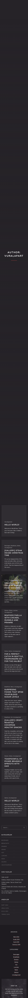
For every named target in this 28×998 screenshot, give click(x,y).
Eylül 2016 (4, 911)
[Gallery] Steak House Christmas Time (12, 879)
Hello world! (4, 877)
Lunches (4, 855)
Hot (2, 852)
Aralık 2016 (5, 908)
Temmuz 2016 (5, 914)
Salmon (3, 861)
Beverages (4, 840)
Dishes (3, 849)
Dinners (4, 846)
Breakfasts (5, 843)
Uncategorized (6, 865)
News (3, 858)
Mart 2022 (4, 905)
